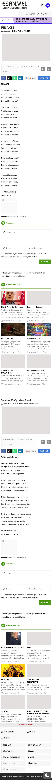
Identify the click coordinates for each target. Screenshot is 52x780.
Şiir (20, 31)
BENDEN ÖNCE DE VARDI (12, 648)
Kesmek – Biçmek (34, 307)
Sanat (22, 216)
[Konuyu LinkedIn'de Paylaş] (20, 78)
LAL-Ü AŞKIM (7, 339)
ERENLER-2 (6, 679)
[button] (47, 775)
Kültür (17, 216)
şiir (25, 216)
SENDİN (4, 711)
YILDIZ (29, 648)
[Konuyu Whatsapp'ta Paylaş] (14, 78)
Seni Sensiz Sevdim (35, 370)
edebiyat (12, 216)
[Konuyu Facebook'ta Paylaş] (3, 78)
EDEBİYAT (15, 31)
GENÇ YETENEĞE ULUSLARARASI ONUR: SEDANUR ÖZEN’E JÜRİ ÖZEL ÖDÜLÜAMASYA (31, 21)
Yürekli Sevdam (33, 339)
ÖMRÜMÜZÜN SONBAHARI (33, 680)
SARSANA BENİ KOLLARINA (8, 371)
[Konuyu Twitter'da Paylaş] (9, 78)
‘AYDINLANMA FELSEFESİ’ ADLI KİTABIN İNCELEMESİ (38, 712)
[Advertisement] (26, 753)
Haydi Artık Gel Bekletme (12, 307)
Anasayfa (6, 31)
